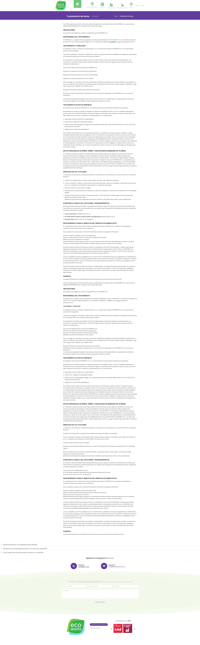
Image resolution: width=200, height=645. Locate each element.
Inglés (143, 5)
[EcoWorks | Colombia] (60, 5)
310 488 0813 (112, 42)
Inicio (115, 16)
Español (137, 5)
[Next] (134, 628)
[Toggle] (1, 544)
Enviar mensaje (100, 602)
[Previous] (111, 628)
